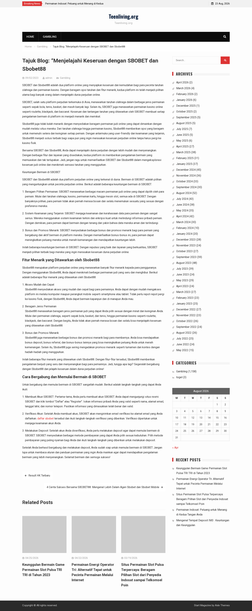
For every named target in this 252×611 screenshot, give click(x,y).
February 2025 (185, 158)
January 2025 (184, 164)
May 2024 (182, 210)
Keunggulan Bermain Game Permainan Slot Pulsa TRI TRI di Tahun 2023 (43, 570)
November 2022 (186, 315)
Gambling (50, 36)
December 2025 (186, 105)
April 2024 (182, 216)
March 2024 (183, 222)
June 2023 (182, 274)
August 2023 (183, 262)
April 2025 (182, 146)
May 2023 (182, 280)
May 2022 (182, 350)
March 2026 (183, 88)
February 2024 (185, 228)
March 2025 (183, 152)
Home (30, 36)
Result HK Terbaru (39, 475)
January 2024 (184, 233)
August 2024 (183, 193)
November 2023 (186, 245)
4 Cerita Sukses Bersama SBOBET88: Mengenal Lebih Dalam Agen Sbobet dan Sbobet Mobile (103, 487)
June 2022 (182, 344)
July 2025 (182, 129)
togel (179, 377)
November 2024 (186, 175)
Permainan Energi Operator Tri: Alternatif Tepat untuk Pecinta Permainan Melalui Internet (200, 483)
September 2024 (186, 187)
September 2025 (186, 117)
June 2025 (182, 134)
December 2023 (186, 239)
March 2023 (183, 292)
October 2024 (184, 181)
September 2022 (186, 327)
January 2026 (184, 100)
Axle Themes (222, 605)
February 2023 (185, 297)
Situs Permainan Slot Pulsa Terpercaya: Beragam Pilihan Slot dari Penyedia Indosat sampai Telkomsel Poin (142, 575)
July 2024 (182, 198)
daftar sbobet (45, 418)
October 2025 (184, 111)
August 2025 (183, 123)
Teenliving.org (123, 16)
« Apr (175, 447)
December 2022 (186, 309)
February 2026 (185, 94)
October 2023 (184, 251)
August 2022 (183, 332)
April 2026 (182, 82)
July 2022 (182, 338)
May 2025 (182, 140)
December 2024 (186, 169)
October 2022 (184, 321)
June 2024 (182, 204)
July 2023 (182, 268)
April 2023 (182, 286)
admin (48, 78)
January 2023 (184, 303)
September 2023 (186, 257)
